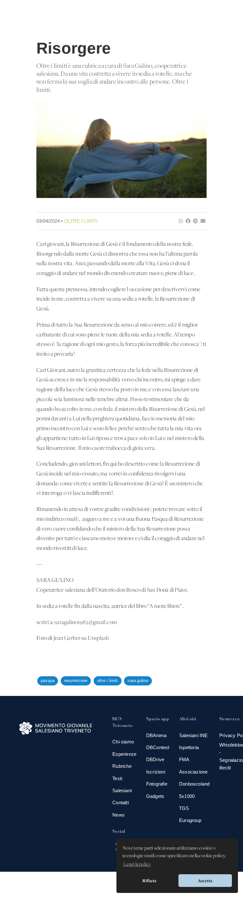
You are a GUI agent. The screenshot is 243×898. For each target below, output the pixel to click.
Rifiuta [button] (149, 880)
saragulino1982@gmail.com (85, 623)
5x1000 (187, 796)
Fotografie (156, 784)
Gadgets (155, 796)
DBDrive (155, 759)
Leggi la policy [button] (137, 864)
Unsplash (98, 638)
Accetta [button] (205, 880)
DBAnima (156, 735)
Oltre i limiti (81, 221)
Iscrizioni (155, 771)
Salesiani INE (193, 735)
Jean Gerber (66, 638)
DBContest (158, 747)
